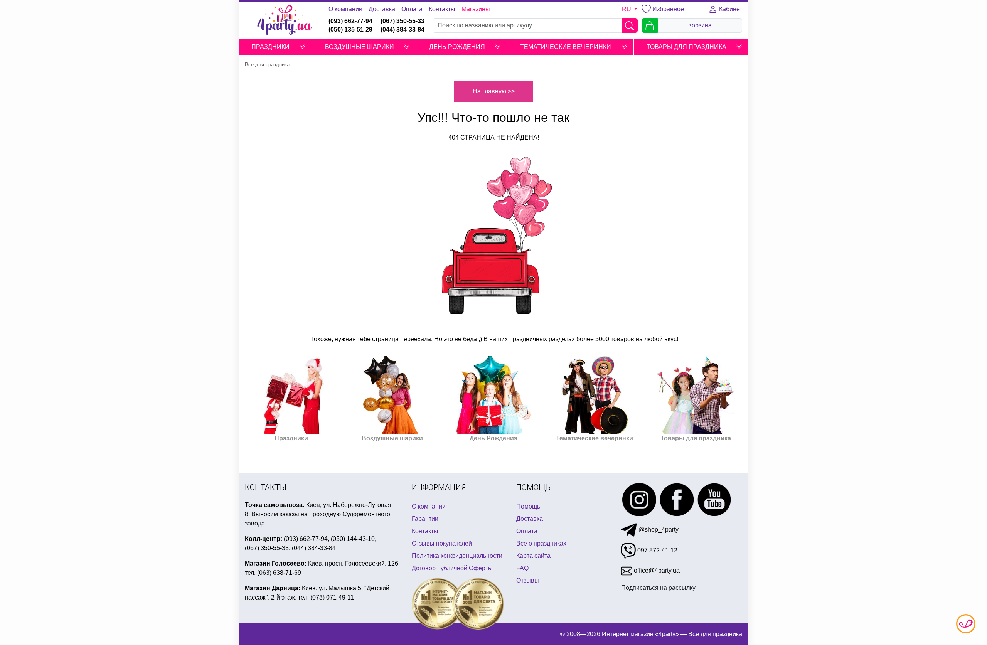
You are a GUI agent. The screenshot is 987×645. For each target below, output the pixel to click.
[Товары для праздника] (695, 395)
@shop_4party (658, 529)
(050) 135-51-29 (350, 29)
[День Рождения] (493, 395)
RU (627, 9)
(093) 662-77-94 (350, 21)
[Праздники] (291, 395)
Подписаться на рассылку (658, 587)
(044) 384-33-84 (402, 29)
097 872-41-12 (656, 550)
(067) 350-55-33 (402, 21)
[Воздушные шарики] (392, 395)
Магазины (475, 9)
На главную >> (494, 91)
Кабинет (730, 9)
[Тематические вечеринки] (594, 395)
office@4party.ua (656, 570)
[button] (302, 47)
